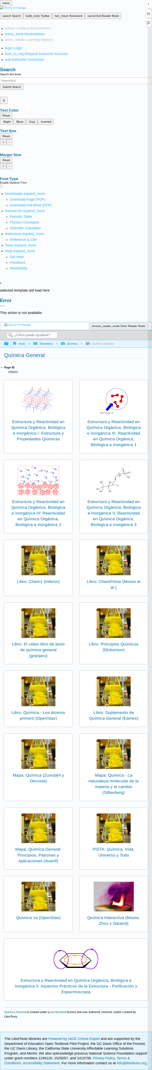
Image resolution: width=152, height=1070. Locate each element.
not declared (58, 1012)
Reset (6, 115)
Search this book (10, 74)
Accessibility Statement (41, 1063)
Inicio (22, 343)
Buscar (10, 335)
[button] (17, 262)
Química (72, 343)
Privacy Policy (104, 1058)
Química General (15, 1012)
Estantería (46, 343)
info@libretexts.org (131, 1063)
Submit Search (12, 86)
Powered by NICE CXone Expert (74, 1039)
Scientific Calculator (25, 228)
